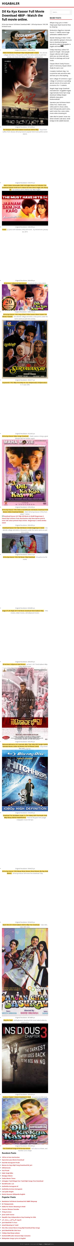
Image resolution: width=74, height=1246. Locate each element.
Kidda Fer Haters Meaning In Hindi (13, 1206)
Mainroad (47, 1244)
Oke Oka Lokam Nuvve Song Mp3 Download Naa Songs (21, 1228)
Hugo (40, 1244)
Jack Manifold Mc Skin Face (11, 1230)
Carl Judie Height (8, 1192)
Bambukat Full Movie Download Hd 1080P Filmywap (19, 1201)
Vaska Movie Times (8, 1178)
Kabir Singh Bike (7, 1173)
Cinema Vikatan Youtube (10, 1209)
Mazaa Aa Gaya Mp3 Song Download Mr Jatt (17, 1165)
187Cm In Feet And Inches (11, 1157)
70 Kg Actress (6, 1212)
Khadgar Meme (7, 1176)
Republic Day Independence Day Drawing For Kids (19, 1217)
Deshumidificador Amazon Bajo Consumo (16, 1236)
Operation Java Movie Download (13, 1160)
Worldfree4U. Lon (8, 1184)
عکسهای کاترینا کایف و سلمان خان (11, 1220)
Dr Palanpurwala (7, 1204)
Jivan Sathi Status (8, 1215)
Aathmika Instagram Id (10, 1186)
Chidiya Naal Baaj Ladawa (11, 1233)
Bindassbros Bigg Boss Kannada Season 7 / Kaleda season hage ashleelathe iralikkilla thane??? (60, 32)
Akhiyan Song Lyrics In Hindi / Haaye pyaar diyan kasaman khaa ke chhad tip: (60, 25)
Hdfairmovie (6, 1168)
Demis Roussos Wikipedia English (13, 1194)
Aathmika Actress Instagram (12, 1189)
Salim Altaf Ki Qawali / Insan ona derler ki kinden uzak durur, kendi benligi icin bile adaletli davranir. (60, 119)
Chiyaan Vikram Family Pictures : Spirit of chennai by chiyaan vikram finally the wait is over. (60, 66)
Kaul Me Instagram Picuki (11, 1162)
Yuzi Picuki (5, 1170)
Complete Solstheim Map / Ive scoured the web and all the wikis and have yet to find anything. (60, 73)
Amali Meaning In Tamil (10, 1225)
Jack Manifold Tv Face (9, 1222)
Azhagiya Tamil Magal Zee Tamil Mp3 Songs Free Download (22, 1181)
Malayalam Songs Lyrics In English (14, 1238)
